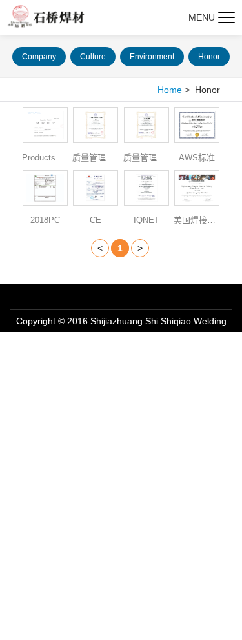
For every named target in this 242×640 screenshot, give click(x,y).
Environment (152, 56)
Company (39, 56)
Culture (93, 56)
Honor (209, 56)
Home (169, 89)
